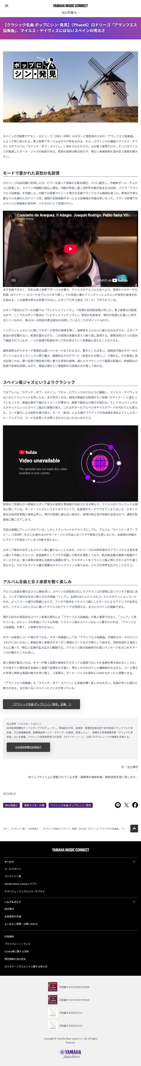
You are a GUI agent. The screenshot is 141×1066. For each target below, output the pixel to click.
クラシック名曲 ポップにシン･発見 (70, 805)
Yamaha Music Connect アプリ (20, 883)
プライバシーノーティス (17, 944)
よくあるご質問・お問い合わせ (21, 924)
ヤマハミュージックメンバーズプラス (24, 891)
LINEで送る (118, 805)
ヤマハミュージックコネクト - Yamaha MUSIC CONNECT (70, 5)
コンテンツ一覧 (18, 828)
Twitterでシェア (126, 805)
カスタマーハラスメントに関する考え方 (25, 966)
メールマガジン (12, 869)
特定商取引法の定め (15, 959)
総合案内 (9, 909)
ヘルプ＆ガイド (12, 902)
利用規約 (9, 936)
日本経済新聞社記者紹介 (28, 747)
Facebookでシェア (135, 805)
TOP (5, 828)
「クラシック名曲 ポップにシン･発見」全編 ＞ (41, 704)
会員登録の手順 (12, 916)
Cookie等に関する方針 (16, 951)
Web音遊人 (11, 805)
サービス (9, 861)
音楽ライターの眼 (34, 805)
